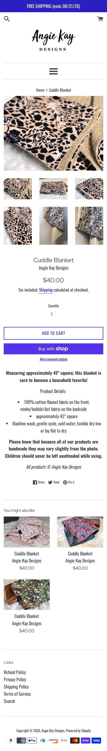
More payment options (53, 359)
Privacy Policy (15, 679)
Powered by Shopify (78, 730)
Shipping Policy (16, 686)
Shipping (46, 290)
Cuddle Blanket (26, 553)
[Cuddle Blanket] (27, 532)
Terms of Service (17, 693)
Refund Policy (15, 672)
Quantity (53, 305)
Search (9, 701)
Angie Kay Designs (53, 730)
